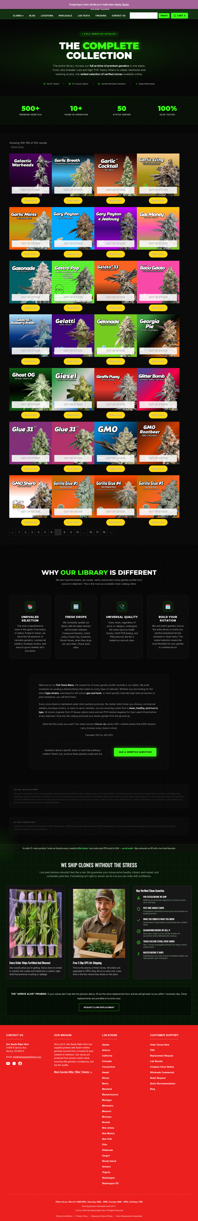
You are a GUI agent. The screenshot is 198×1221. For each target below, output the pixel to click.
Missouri (106, 1111)
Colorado (107, 1061)
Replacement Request (161, 1055)
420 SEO (108, 735)
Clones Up (100, 724)
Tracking (100, 15)
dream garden (101, 716)
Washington (108, 1177)
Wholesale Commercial (162, 1072)
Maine (105, 1083)
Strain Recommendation (162, 1083)
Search (164, 15)
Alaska (105, 1044)
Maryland (107, 1088)
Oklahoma (107, 1150)
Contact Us (118, 15)
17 (97, 532)
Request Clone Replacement (99, 1007)
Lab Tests (84, 15)
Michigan (107, 1100)
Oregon (106, 1155)
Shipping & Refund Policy (101, 1216)
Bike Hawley (83, 848)
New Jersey (108, 1127)
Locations (47, 15)
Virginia (106, 1172)
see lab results (127, 848)
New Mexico (108, 1133)
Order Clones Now (159, 1044)
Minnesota (107, 1105)
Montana (106, 1116)
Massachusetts (110, 1094)
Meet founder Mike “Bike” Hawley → (73, 1071)
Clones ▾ (18, 15)
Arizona (106, 1050)
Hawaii (105, 1072)
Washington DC (110, 1183)
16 (90, 532)
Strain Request (158, 1077)
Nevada (106, 1122)
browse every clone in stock (102, 728)
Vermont (106, 1166)
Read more (30, 200)
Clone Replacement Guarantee (129, 1216)
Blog (32, 15)
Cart (181, 15)
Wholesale (65, 15)
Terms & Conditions (64, 1216)
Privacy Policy (82, 1216)
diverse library (71, 689)
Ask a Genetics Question (135, 752)
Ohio (104, 1144)
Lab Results (156, 1061)
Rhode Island (109, 1161)
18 (104, 532)
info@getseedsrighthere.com (27, 1056)
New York (107, 1138)
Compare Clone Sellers (162, 1066)
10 (77, 532)
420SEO (68, 826)
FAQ (152, 1050)
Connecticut (108, 1066)
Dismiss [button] (126, 4)
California (107, 1055)
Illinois (105, 1077)
